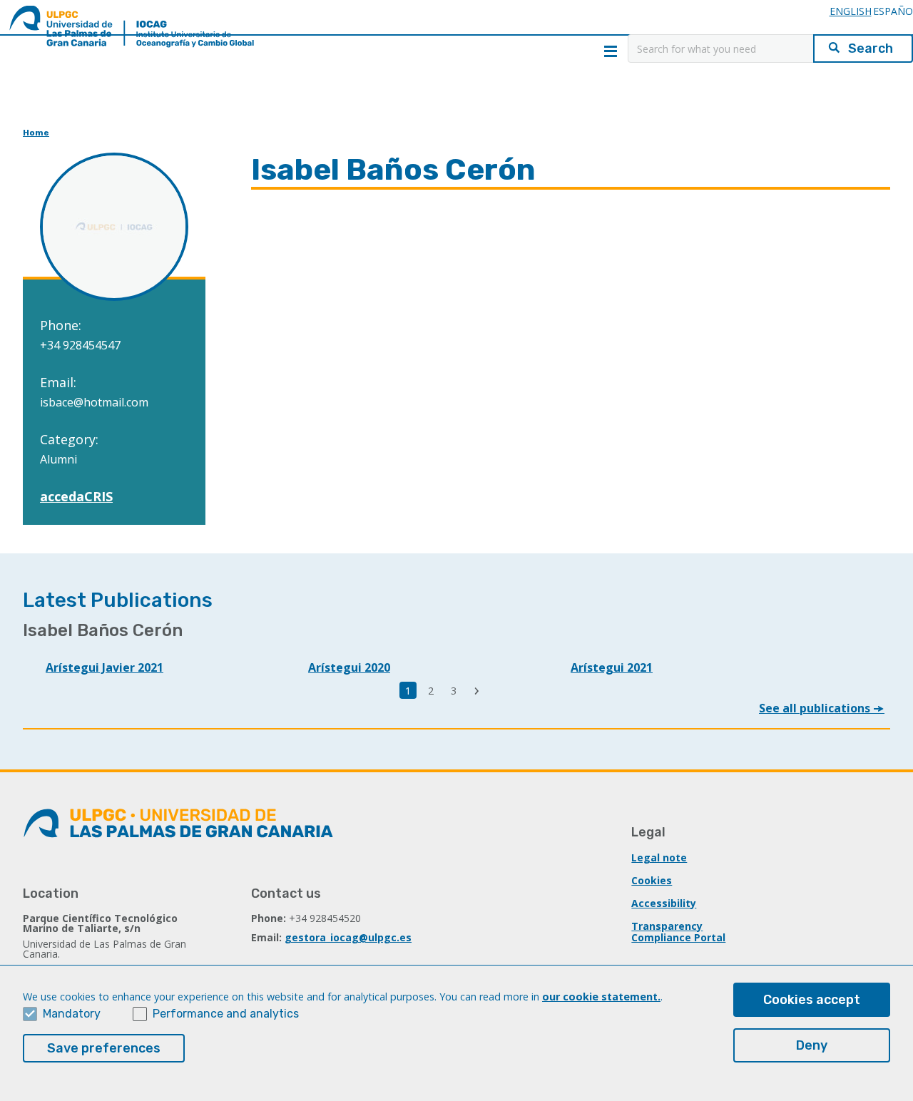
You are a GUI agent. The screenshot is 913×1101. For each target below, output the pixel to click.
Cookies (651, 880)
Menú (610, 51)
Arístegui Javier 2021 (104, 667)
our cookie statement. (601, 996)
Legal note (659, 857)
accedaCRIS (76, 496)
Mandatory (72, 1013)
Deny (811, 1045)
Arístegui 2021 (612, 667)
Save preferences (103, 1048)
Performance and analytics (226, 1013)
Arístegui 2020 (349, 667)
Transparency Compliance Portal (678, 931)
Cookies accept (811, 1000)
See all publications (816, 708)
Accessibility (663, 903)
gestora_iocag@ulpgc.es (348, 937)
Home (36, 133)
